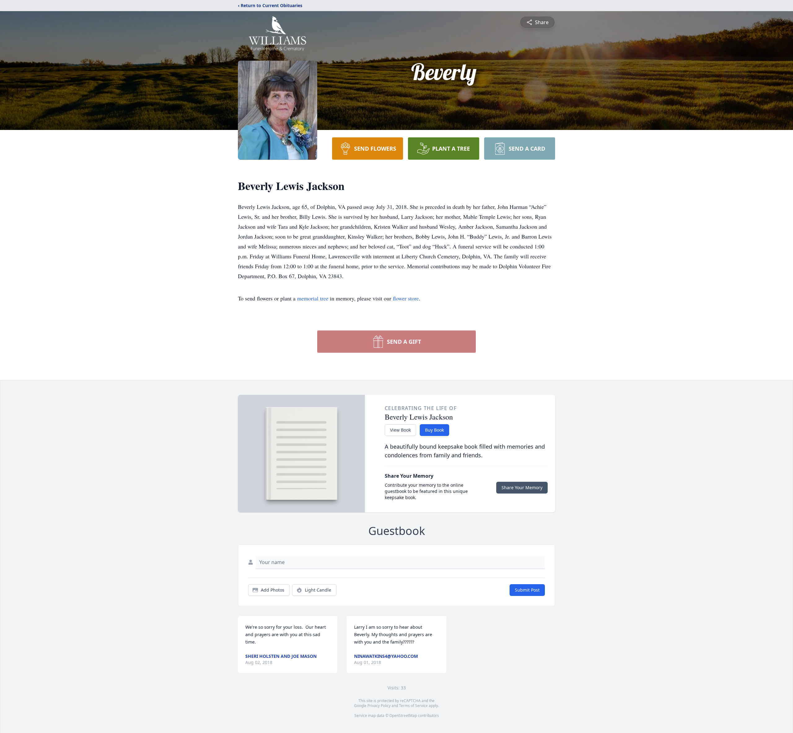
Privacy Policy (379, 705)
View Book (400, 430)
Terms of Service (413, 705)
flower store (406, 298)
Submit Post (527, 590)
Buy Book (434, 430)
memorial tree (312, 298)
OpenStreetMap (403, 715)
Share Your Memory (522, 487)
